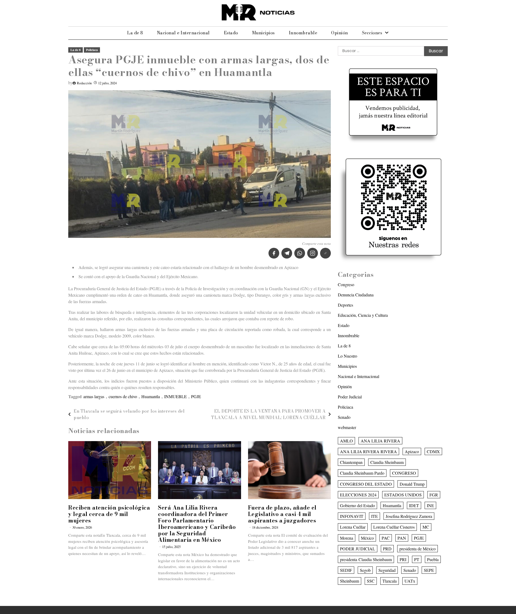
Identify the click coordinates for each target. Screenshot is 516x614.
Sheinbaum (349, 581)
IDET (414, 505)
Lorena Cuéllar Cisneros (394, 527)
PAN (401, 538)
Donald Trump (412, 484)
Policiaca (92, 50)
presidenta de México (417, 548)
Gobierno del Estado (357, 505)
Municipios (263, 33)
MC (425, 527)
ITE (374, 516)
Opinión (339, 33)
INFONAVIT (351, 516)
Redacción (84, 83)
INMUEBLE (175, 396)
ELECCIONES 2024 (358, 494)
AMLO (346, 441)
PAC (386, 538)
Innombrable (303, 33)
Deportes (345, 305)
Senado (344, 417)
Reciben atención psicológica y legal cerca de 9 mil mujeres (109, 514)
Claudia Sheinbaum (387, 462)
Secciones (372, 33)
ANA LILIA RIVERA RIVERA (368, 451)
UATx (409, 581)
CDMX (433, 451)
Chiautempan (351, 462)
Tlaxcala (389, 581)
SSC (371, 581)
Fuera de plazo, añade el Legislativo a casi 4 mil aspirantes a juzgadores (282, 514)
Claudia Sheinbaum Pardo (362, 473)
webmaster (347, 427)
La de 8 (135, 33)
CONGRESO (404, 473)
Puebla (433, 559)
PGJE (196, 396)
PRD (387, 548)
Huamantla (150, 396)
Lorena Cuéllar (353, 527)
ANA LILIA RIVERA (380, 441)
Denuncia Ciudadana (356, 294)
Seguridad (387, 570)
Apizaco (412, 451)
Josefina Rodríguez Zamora (409, 516)
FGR (433, 494)
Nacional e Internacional (183, 33)
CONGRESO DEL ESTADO (366, 484)
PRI (403, 559)
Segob (365, 570)
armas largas (93, 396)
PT (416, 559)
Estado (231, 33)
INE (430, 505)
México (367, 538)
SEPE (429, 570)
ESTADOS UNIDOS (403, 494)
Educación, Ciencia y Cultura (363, 315)
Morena (346, 538)
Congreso (346, 284)
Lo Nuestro (347, 356)
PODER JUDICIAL (357, 548)
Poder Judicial (350, 396)
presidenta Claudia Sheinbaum (366, 559)
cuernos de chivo (123, 396)
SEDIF (346, 570)
